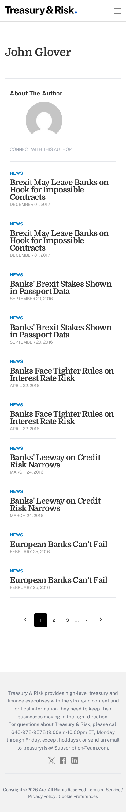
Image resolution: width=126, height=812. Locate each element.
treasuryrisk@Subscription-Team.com (65, 748)
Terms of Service (104, 789)
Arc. (43, 789)
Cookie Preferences (78, 796)
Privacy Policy (41, 796)
